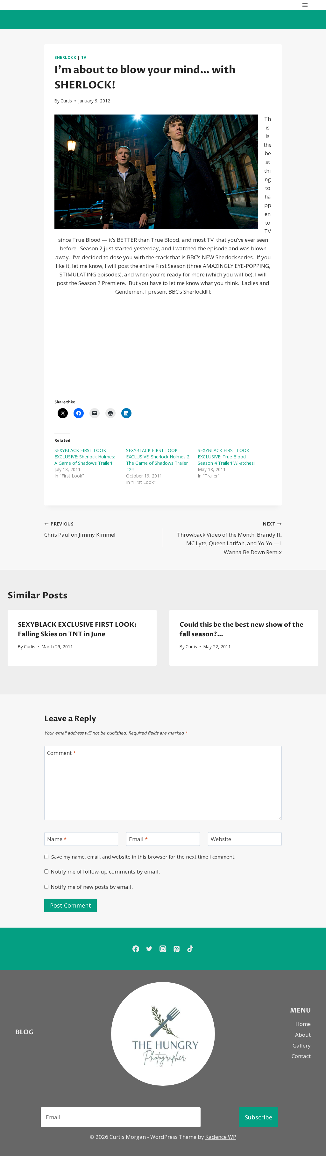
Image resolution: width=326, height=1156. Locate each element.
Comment (61, 752)
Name (57, 839)
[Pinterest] (176, 949)
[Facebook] (136, 949)
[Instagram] (163, 949)
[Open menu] (305, 5)
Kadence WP (220, 1136)
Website (221, 839)
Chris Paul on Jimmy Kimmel (80, 530)
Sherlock (65, 57)
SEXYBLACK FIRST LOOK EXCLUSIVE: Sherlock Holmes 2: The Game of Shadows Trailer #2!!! (158, 459)
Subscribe (258, 1117)
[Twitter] (149, 949)
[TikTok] (190, 949)
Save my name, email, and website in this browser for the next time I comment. (143, 857)
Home (303, 1023)
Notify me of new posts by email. (92, 886)
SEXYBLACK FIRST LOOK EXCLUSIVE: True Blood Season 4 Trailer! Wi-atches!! (227, 456)
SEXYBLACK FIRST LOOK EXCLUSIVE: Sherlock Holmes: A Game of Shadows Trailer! (84, 456)
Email (138, 839)
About (303, 1034)
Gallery (302, 1045)
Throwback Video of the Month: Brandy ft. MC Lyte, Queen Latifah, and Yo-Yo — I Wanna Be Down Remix (229, 538)
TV (84, 57)
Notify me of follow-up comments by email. (105, 871)
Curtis (66, 101)
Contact (301, 1056)
